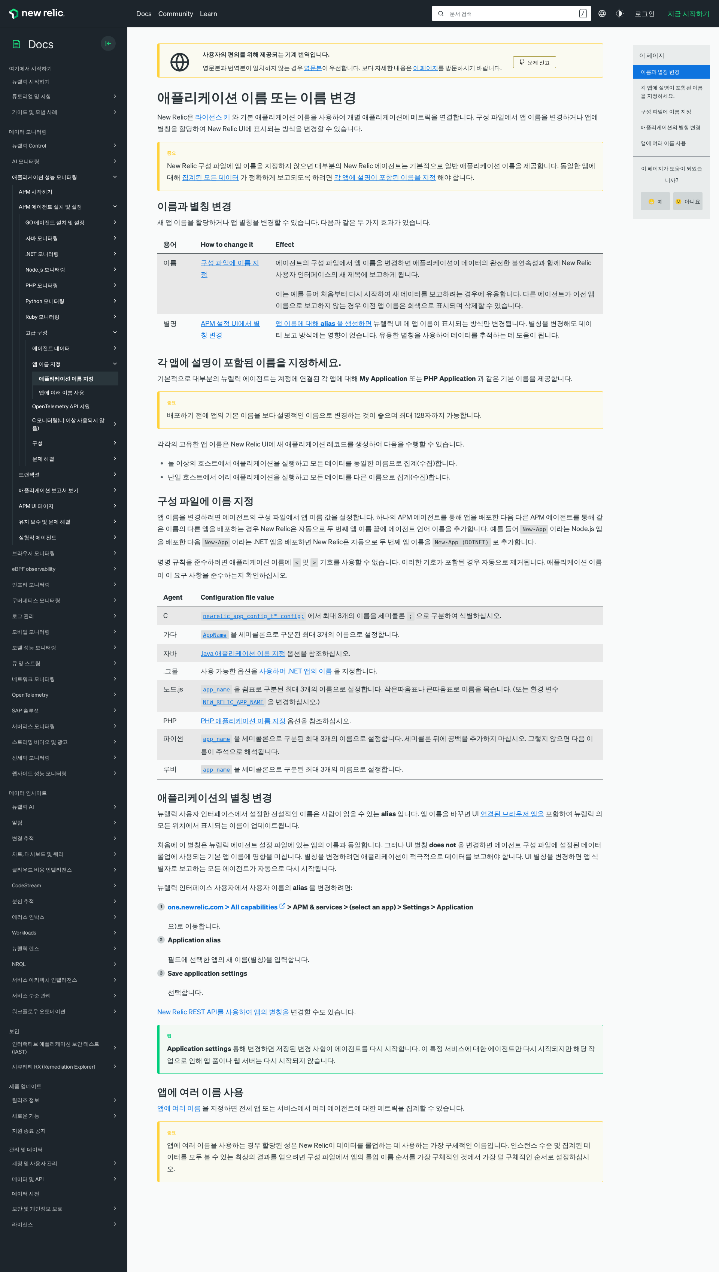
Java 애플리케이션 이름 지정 (243, 653)
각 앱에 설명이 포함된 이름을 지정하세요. (672, 91)
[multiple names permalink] (249, 1091)
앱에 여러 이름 (179, 1107)
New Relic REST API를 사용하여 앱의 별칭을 (223, 1011)
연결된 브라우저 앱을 (512, 813)
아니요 (687, 201)
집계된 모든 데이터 (210, 177)
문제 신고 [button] (539, 62)
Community (175, 13)
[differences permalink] (237, 206)
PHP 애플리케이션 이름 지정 (243, 720)
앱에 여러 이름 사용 (663, 142)
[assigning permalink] (259, 500)
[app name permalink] (346, 362)
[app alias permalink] (278, 797)
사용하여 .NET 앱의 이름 (295, 670)
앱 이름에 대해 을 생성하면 (324, 323)
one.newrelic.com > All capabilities (222, 906)
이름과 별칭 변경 (660, 71)
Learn (208, 13)
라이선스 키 (212, 116)
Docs (144, 13)
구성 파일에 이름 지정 (666, 111)
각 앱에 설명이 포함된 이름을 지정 (385, 177)
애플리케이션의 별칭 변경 (671, 127)
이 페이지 (425, 68)
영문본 (313, 68)
